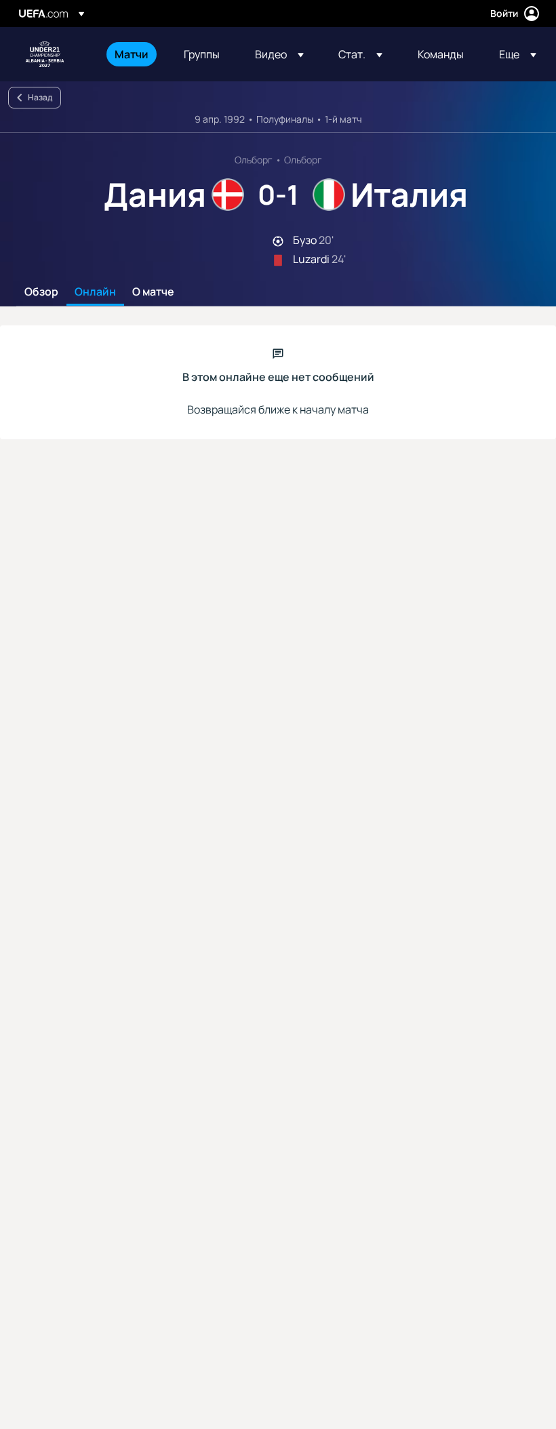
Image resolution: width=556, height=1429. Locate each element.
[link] (131, 54)
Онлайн (95, 292)
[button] (279, 54)
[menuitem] (132, 54)
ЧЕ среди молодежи (44, 54)
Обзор (41, 292)
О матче (153, 292)
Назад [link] (40, 97)
